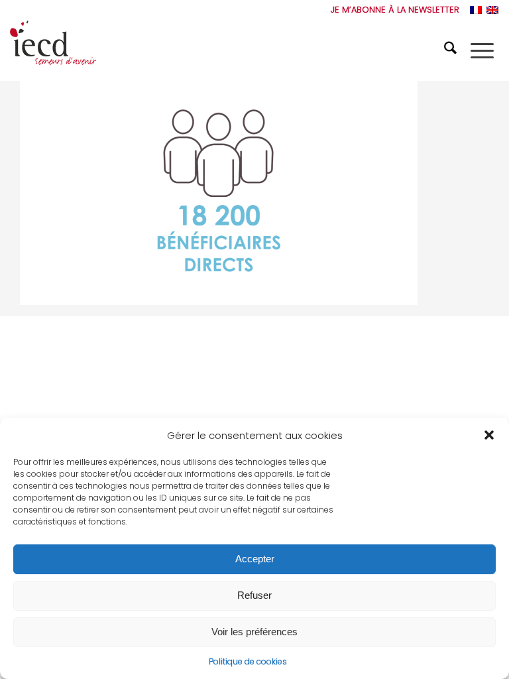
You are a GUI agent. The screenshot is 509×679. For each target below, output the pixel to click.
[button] (489, 435)
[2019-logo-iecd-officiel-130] (53, 50)
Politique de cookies (248, 661)
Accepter (254, 558)
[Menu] (482, 50)
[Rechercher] (452, 50)
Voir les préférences (254, 631)
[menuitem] (391, 10)
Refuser (254, 595)
